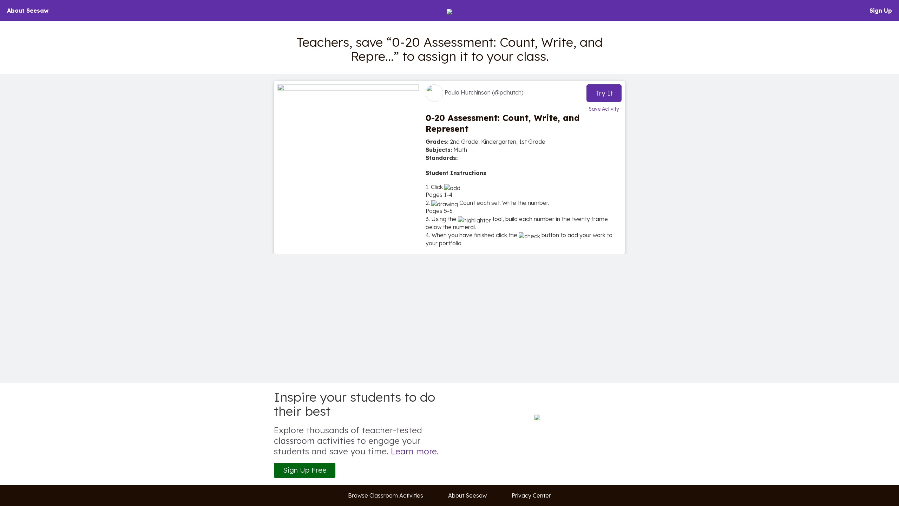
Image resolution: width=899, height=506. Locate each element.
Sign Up (881, 10)
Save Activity (604, 109)
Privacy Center (531, 495)
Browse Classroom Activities (385, 495)
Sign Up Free (305, 470)
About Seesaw (27, 10)
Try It (604, 93)
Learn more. (415, 451)
